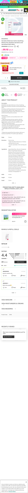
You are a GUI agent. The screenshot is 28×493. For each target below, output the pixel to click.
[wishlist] (15, 46)
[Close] (26, 482)
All (2, 265)
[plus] (7, 78)
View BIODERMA (7, 309)
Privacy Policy (12, 491)
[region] (14, 486)
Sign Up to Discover (8, 336)
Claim (21, 73)
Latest (5, 265)
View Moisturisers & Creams (12, 303)
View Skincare (7, 300)
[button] (26, 10)
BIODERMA (4, 38)
